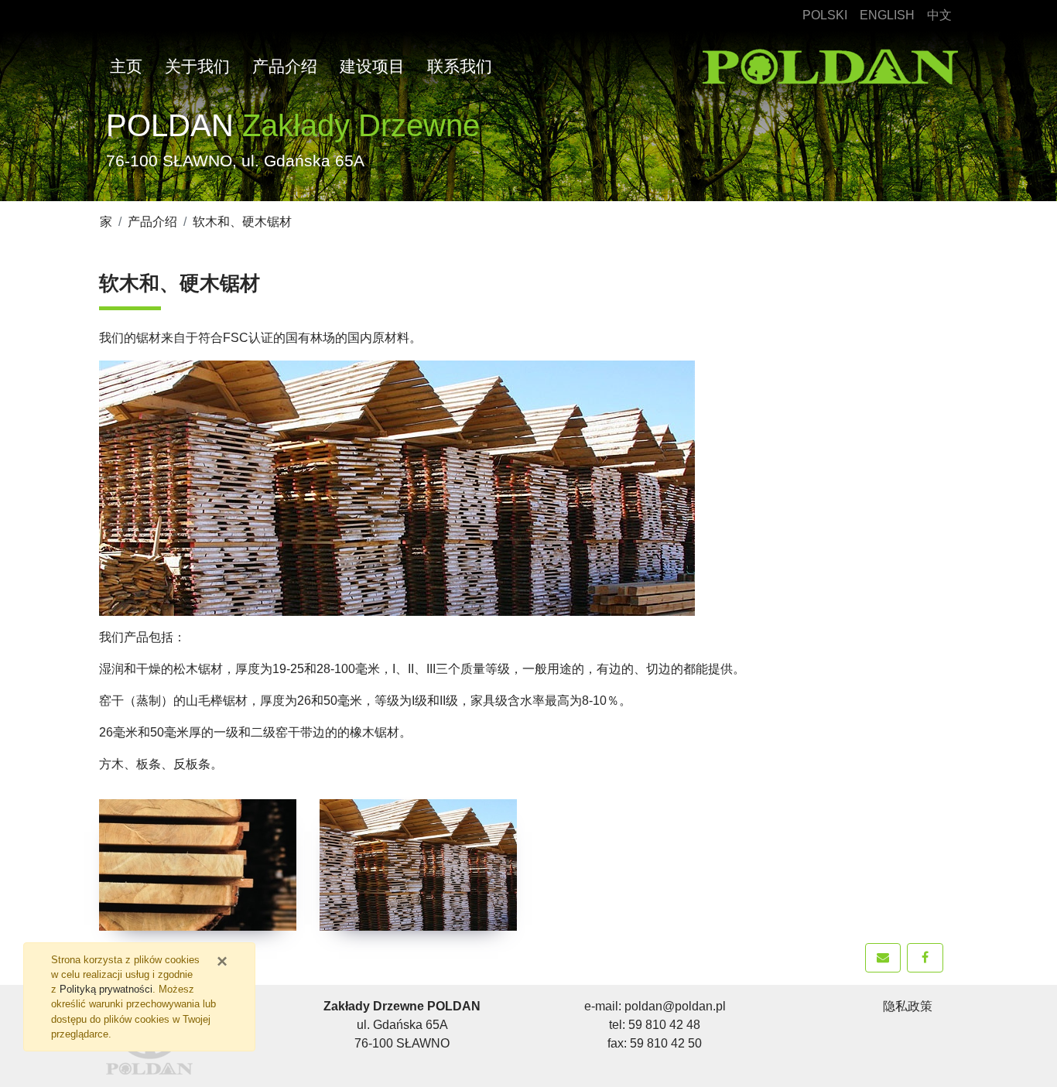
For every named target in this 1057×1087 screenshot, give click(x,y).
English (890, 15)
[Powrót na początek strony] (1033, 1063)
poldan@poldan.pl (675, 1006)
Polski (827, 15)
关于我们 (197, 66)
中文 (942, 15)
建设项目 (372, 66)
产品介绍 (284, 66)
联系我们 (459, 66)
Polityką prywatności (106, 989)
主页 (126, 66)
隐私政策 (907, 1006)
